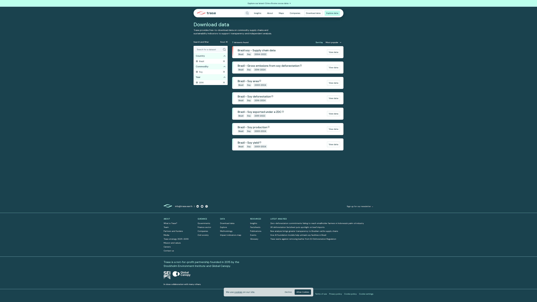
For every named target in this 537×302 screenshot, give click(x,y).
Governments (204, 223)
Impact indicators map (230, 235)
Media (166, 235)
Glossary (254, 239)
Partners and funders (173, 231)
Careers (167, 247)
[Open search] (247, 13)
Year (198, 77)
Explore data (332, 13)
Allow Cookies (302, 292)
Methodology (226, 231)
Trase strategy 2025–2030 (176, 239)
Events (253, 235)
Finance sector (204, 227)
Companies (295, 13)
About (270, 13)
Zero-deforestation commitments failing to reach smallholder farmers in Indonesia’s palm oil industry (317, 223)
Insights (257, 13)
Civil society (203, 235)
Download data (313, 13)
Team (166, 227)
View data (333, 52)
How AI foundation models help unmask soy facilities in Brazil (298, 235)
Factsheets (255, 227)
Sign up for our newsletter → (360, 206)
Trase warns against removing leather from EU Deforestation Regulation (303, 239)
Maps (281, 13)
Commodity (202, 66)
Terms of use (321, 294)
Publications (255, 231)
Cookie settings (366, 294)
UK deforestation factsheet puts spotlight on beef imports (297, 227)
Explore (223, 227)
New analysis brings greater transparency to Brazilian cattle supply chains (304, 231)
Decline (288, 292)
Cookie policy (350, 294)
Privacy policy (335, 294)
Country (200, 55)
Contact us (169, 250)
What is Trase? (170, 223)
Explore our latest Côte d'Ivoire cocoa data (268, 3)
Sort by (319, 42)
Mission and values (172, 243)
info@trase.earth (183, 206)
